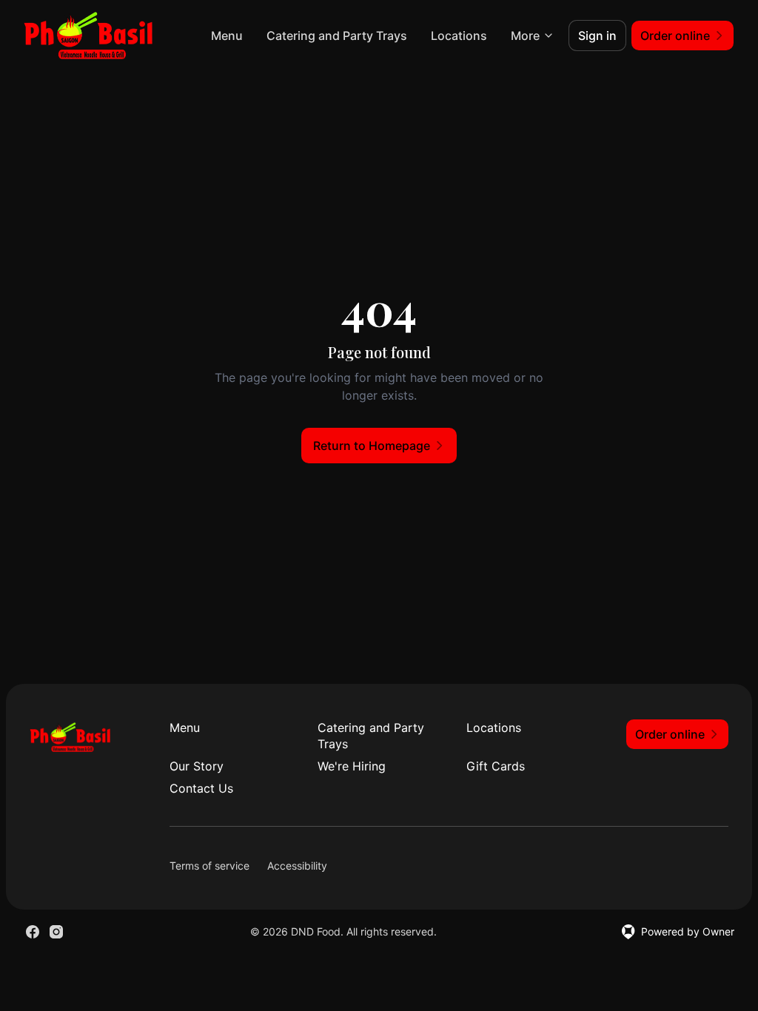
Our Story (197, 766)
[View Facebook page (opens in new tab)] (32, 932)
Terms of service (209, 865)
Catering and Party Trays (336, 35)
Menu (227, 35)
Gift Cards (495, 766)
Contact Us (201, 788)
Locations (459, 35)
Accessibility (297, 865)
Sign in (597, 35)
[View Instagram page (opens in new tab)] (56, 932)
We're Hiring (352, 766)
